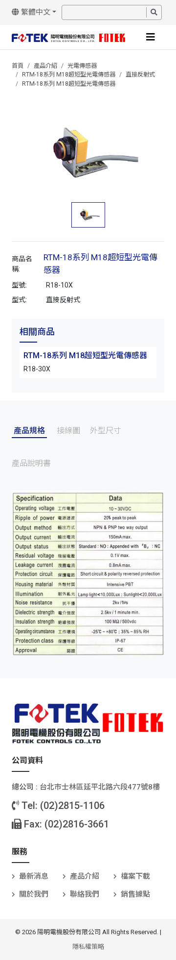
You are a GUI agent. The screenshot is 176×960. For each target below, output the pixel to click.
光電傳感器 (82, 65)
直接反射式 (140, 74)
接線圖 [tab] (68, 430)
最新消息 (33, 876)
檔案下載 (135, 876)
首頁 (17, 65)
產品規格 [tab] (29, 430)
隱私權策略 (88, 946)
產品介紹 (45, 65)
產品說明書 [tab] (31, 463)
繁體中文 (34, 12)
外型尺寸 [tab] (105, 430)
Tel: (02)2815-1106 (62, 805)
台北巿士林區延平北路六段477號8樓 (100, 787)
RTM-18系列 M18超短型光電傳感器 (68, 74)
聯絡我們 (84, 894)
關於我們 (33, 894)
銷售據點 (135, 894)
